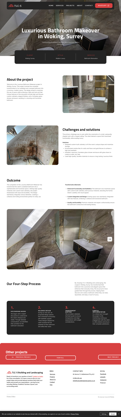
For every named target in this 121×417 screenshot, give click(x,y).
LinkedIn (102, 377)
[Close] (119, 413)
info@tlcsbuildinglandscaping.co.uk (84, 381)
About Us (53, 379)
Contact (52, 382)
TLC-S (18, 6)
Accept (113, 414)
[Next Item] (109, 239)
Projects (52, 377)
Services (52, 374)
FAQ (51, 385)
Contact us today (38, 376)
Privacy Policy (11, 396)
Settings (104, 414)
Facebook (103, 374)
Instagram (103, 380)
